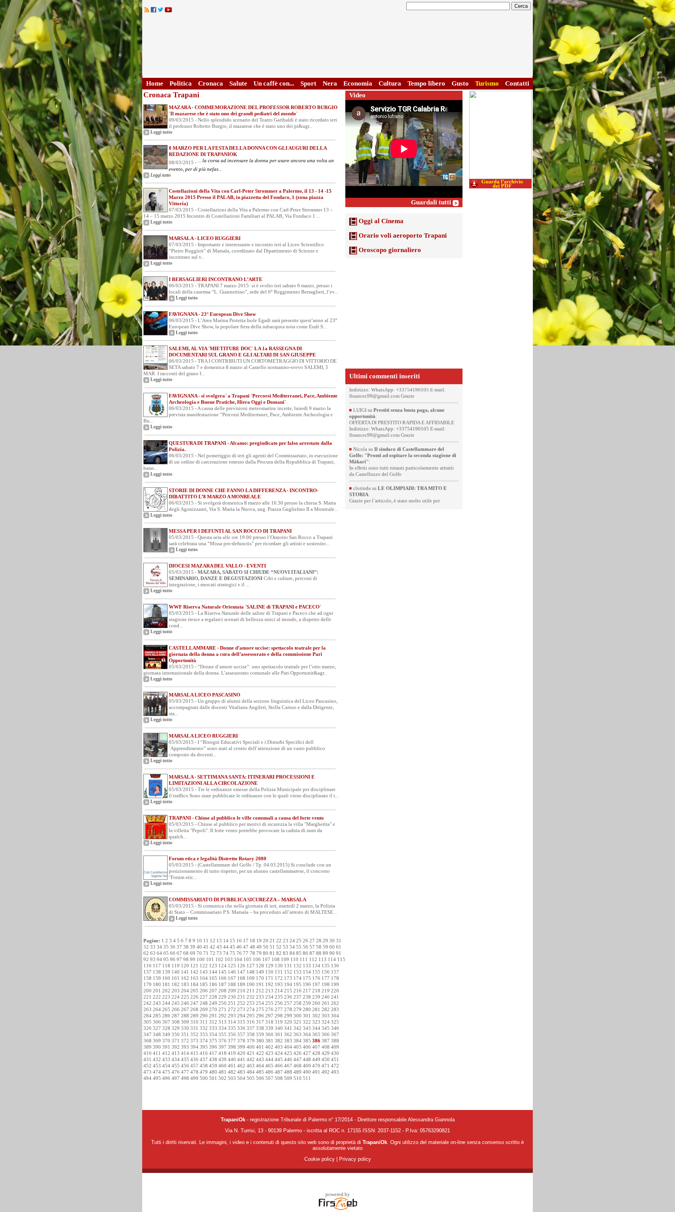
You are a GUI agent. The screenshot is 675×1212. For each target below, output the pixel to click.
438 (213, 1059)
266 (175, 1009)
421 (250, 1053)
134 (316, 966)
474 (157, 1072)
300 (297, 1016)
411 (157, 1053)
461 (232, 1066)
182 (175, 984)
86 (305, 953)
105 (247, 959)
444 (269, 1059)
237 (297, 997)
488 (288, 1072)
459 (213, 1066)
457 (194, 1066)
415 (194, 1053)
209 (232, 991)
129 (269, 966)
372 (185, 1041)
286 (166, 1016)
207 (213, 991)
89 (325, 953)
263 (147, 1009)
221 (147, 997)
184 (194, 984)
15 (232, 940)
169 (250, 978)
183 (185, 984)
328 (166, 1028)
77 (245, 953)
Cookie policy (319, 1159)
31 (338, 940)
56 (305, 947)
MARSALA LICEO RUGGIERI (203, 736)
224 (175, 997)
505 (250, 1078)
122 (204, 966)
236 (288, 997)
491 (316, 1072)
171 (269, 978)
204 (185, 991)
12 (212, 940)
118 (166, 966)
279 (297, 1009)
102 (219, 959)
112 (313, 959)
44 (226, 947)
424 (279, 1053)
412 (166, 1053)
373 (194, 1041)
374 (204, 1041)
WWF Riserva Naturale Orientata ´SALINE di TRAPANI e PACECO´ (245, 607)
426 (297, 1053)
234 (269, 997)
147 (241, 972)
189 (241, 984)
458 (204, 1066)
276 (269, 1009)
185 (204, 984)
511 (307, 1078)
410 (147, 1053)
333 (213, 1028)
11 (206, 940)
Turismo (487, 83)
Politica (181, 83)
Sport (308, 83)
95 (166, 959)
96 (172, 959)
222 (157, 997)
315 (241, 1022)
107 (266, 959)
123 (213, 966)
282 (325, 1009)
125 (232, 966)
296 (260, 1016)
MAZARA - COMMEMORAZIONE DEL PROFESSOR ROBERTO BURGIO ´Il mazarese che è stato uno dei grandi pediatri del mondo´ (253, 110)
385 (307, 1041)
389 (147, 1047)
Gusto (460, 83)
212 (260, 991)
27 (312, 940)
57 (312, 947)
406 (307, 1047)
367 (335, 1034)
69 (192, 953)
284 (147, 1016)
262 (335, 1003)
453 (157, 1066)
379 (250, 1041)
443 (260, 1059)
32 (146, 947)
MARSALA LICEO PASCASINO (204, 695)
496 (166, 1078)
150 (269, 972)
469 (307, 1066)
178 (335, 978)
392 (175, 1047)
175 (307, 978)
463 (250, 1066)
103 (229, 959)
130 (279, 966)
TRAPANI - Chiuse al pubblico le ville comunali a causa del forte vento (246, 818)
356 (232, 1034)
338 (260, 1028)
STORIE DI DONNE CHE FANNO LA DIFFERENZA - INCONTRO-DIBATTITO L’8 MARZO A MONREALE (243, 493)
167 (232, 978)
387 (325, 1041)
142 (194, 972)
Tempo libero (426, 83)
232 (250, 997)
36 (172, 947)
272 (232, 1009)
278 (288, 1009)
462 (241, 1066)
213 (269, 991)
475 (166, 1072)
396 (213, 1047)
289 (194, 1016)
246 (185, 1003)
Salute (238, 83)
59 (325, 947)
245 (175, 1003)
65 (166, 953)
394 (194, 1047)
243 (157, 1003)
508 (279, 1078)
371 (175, 1041)
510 (297, 1078)
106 (257, 959)
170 (260, 978)
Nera (330, 83)
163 (194, 978)
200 (147, 991)
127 (250, 966)
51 (272, 947)
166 (222, 978)
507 (269, 1078)
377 (232, 1041)
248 (204, 1003)
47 (245, 947)
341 (288, 1028)
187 (222, 984)
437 (204, 1059)
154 (307, 972)
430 (335, 1053)
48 (252, 947)
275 (260, 1009)
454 (166, 1066)
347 (147, 1034)
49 (259, 947)
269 (204, 1009)
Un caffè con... (274, 83)
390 (157, 1047)
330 (185, 1028)
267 (185, 1009)
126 (241, 966)
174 (297, 978)
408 (325, 1047)
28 (318, 940)
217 (307, 991)
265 (166, 1009)
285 (157, 1016)
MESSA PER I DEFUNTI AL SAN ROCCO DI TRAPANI (230, 531)
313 (222, 1022)
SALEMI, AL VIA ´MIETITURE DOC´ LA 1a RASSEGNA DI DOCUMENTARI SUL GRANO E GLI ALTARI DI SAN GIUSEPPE (242, 352)
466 (279, 1066)
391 (166, 1047)
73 (219, 953)
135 (325, 966)
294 (241, 1016)
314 (232, 1022)
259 (307, 1003)
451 (335, 1059)
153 (297, 972)
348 (157, 1034)
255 (269, 1003)
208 (222, 991)
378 (241, 1041)
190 (250, 984)
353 (204, 1034)
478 (194, 1072)
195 (297, 984)
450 (325, 1059)
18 (252, 940)
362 (288, 1034)
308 (175, 1022)
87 (312, 953)
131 (288, 966)
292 (222, 1016)
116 (147, 966)
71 (206, 953)
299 (288, 1016)
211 (250, 991)
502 (222, 1078)
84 (292, 953)
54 (292, 947)
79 (259, 953)
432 (157, 1059)
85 (299, 953)
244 (166, 1003)
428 (316, 1053)
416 (204, 1053)
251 (232, 1003)
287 (175, 1016)
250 (222, 1003)
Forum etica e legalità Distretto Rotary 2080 (217, 858)
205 (194, 991)
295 (250, 1016)
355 (222, 1034)
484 (250, 1072)
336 (241, 1028)
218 (316, 991)
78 (252, 953)
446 (288, 1059)
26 (305, 940)
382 (279, 1041)
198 (325, 984)
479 (204, 1072)
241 (335, 997)
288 (185, 1016)
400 (250, 1047)
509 (288, 1078)
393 (185, 1047)
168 (241, 978)
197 (316, 984)
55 (299, 947)
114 (332, 959)
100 (200, 959)
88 (318, 953)
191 (260, 984)
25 (299, 940)
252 (241, 1003)
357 (241, 1034)
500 (204, 1078)
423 (269, 1053)
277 (279, 1009)
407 (316, 1047)
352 (194, 1034)
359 (260, 1034)
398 (232, 1047)
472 (335, 1066)
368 (147, 1041)
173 (288, 978)
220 (335, 991)
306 (157, 1022)
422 (260, 1053)
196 (307, 984)
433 (166, 1059)
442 (250, 1059)
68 (186, 953)
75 (232, 953)
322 (307, 1022)
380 (260, 1041)
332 (204, 1028)
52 (279, 947)
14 (226, 940)
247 (194, 1003)
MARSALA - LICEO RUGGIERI (205, 238)
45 (232, 947)
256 (279, 1003)
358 (250, 1034)
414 (185, 1053)
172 (279, 978)
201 (157, 991)
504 (241, 1078)
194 (288, 984)
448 (307, 1059)
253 (250, 1003)
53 (285, 947)
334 (222, 1028)
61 (338, 947)
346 (335, 1028)
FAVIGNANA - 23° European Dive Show (212, 314)
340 (279, 1028)
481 (222, 1072)
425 (288, 1053)
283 (335, 1009)
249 (213, 1003)
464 (260, 1066)
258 (297, 1003)
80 (265, 953)
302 (316, 1016)
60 (332, 947)
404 (288, 1047)
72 (212, 953)
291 (213, 1016)
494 (147, 1078)
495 (157, 1078)
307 (166, 1022)
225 (185, 997)
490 (307, 1072)
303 (325, 1016)
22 (279, 940)
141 (185, 972)
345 (325, 1028)
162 (185, 978)
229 (222, 997)
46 (239, 947)
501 (213, 1078)
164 (204, 978)
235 (279, 997)
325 (335, 1022)
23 (285, 940)
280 (307, 1009)
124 (222, 966)
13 (219, 940)
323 (316, 1022)
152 (288, 972)
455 (175, 1066)
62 (146, 953)
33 (152, 947)
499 (194, 1078)
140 (175, 972)
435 (185, 1059)
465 (269, 1066)
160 (166, 978)
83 (285, 953)
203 (175, 991)
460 (222, 1066)
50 (265, 947)
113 (322, 959)
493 (335, 1072)
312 (213, 1022)
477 (185, 1072)
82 (279, 953)
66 (172, 953)
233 (260, 997)
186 (213, 984)
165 (213, 978)
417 (213, 1053)
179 (147, 984)
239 (316, 997)
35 (166, 947)
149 (260, 972)
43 (219, 947)
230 (232, 997)
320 (288, 1022)
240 (325, 997)
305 (147, 1022)
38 (186, 947)
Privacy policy (355, 1159)
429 (325, 1053)
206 (204, 991)
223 (166, 997)
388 (335, 1041)
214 (279, 991)
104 (238, 959)
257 (288, 1003)
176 (316, 978)
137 (147, 972)
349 (166, 1034)
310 (194, 1022)
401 (260, 1047)
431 (147, 1059)
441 (241, 1059)
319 (279, 1022)
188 (232, 984)
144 (213, 972)
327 (157, 1028)
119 (175, 966)
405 (297, 1047)
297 (269, 1016)
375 (213, 1041)
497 (175, 1078)
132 (297, 966)
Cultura (390, 83)
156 (325, 972)
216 (297, 991)
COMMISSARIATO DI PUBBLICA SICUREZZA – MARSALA (237, 899)
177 (325, 978)
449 (316, 1059)
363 (297, 1034)
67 (179, 953)
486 (269, 1072)
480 (213, 1072)
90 (332, 953)
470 (316, 1066)
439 (222, 1059)
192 (269, 984)
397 (222, 1047)
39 (192, 947)
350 (175, 1034)
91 (338, 953)
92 (146, 959)
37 (179, 947)
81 (272, 953)
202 (166, 991)
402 (269, 1047)
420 (241, 1053)
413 (175, 1053)
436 (194, 1059)
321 (297, 1022)
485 (260, 1072)
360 (269, 1034)
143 (204, 972)
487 (279, 1072)
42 (212, 947)
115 (341, 959)
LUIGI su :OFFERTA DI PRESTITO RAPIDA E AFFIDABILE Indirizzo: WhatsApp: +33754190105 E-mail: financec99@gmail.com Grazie (401, 403)
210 (241, 991)
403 (279, 1047)
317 (260, 1022)
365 (316, 1034)
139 (166, 972)
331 (194, 1028)
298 (279, 1016)
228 (213, 997)
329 (175, 1028)
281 (316, 1009)
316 (250, 1022)
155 (316, 972)
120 (185, 966)
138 (157, 972)
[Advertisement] (403, 313)
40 (199, 947)
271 (222, 1009)
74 (226, 953)
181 (166, 984)
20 (265, 940)
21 (272, 940)
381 (269, 1041)
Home (154, 83)
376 (222, 1041)
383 (288, 1041)
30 (332, 940)
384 (297, 1041)
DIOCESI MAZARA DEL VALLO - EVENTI (217, 566)
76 (239, 953)
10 (199, 940)
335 (232, 1028)
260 (316, 1003)
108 (275, 959)
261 (325, 1003)
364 (307, 1034)
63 (152, 953)
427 (307, 1053)
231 (241, 997)
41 (206, 947)
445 (279, 1059)
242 (147, 1003)
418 (222, 1053)
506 (260, 1078)
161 (175, 978)
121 (194, 966)
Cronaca (210, 83)
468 (297, 1066)
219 (325, 991)
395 (204, 1047)
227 (204, 997)
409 (335, 1047)
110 (294, 959)
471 (325, 1066)
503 (232, 1078)
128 (260, 966)
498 (185, 1078)
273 (241, 1009)
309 (185, 1022)
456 (185, 1066)
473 (147, 1072)
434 (175, 1059)
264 (157, 1009)
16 (239, 940)
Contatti (517, 83)
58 (318, 947)
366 (325, 1034)
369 (157, 1041)
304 (335, 1016)
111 (304, 959)
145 (222, 972)
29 (325, 940)
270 (213, 1009)
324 (325, 1022)
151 (279, 972)
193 (279, 984)
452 (147, 1066)
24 (292, 940)
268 (194, 1009)
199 (335, 984)
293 (232, 1016)
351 (185, 1034)
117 (157, 966)
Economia (357, 83)
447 (297, 1059)
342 (297, 1028)
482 (232, 1072)
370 (166, 1041)
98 (186, 959)
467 (288, 1066)
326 (147, 1028)
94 (159, 959)
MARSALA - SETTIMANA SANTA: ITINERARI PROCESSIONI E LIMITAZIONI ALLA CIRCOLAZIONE (242, 780)
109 (285, 959)
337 (250, 1028)
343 (307, 1028)
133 (307, 966)
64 (159, 953)
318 (269, 1022)
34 (159, 947)
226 (194, 997)
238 (307, 997)
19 (259, 940)
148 (250, 972)
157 (335, 972)
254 (260, 1003)
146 (232, 972)
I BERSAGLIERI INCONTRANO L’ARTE (215, 279)
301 (307, 1016)
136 (335, 966)
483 (241, 1072)
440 (232, 1059)
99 (192, 959)
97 (179, 959)
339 (269, 1028)
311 (204, 1022)
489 (297, 1072)
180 (157, 984)
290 (204, 1016)
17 (245, 940)
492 (325, 1072)
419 (232, 1053)
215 (288, 991)
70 (199, 953)
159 (157, 978)
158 (147, 978)
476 (175, 1072)
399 (241, 1047)
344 (316, 1028)
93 (152, 959)
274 (250, 1009)
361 (279, 1034)
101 (210, 959)
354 (213, 1034)
